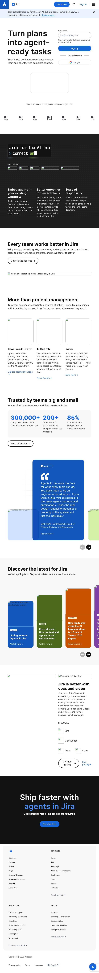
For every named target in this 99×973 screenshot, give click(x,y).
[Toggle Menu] (94, 4)
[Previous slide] (82, 547)
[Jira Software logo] (15, 4)
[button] (92, 966)
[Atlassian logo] (4, 4)
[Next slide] (88, 547)
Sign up (75, 48)
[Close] (94, 12)
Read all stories (19, 443)
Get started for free (21, 260)
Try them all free (67, 763)
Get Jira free (49, 824)
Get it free (62, 4)
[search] (74, 4)
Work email (62, 31)
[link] (83, 4)
